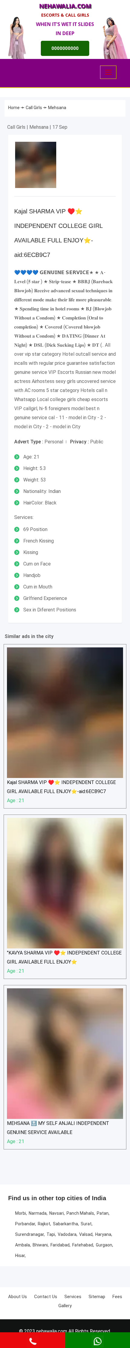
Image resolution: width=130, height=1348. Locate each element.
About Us (17, 1296)
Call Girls (34, 107)
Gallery (65, 1305)
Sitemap (97, 1296)
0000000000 (65, 48)
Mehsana (57, 107)
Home (14, 107)
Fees (117, 1296)
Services (72, 1296)
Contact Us (45, 1296)
